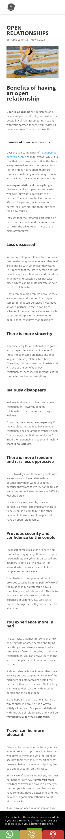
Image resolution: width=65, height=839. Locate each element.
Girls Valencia (19, 39)
